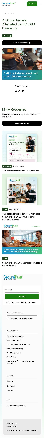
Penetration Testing (14, 340)
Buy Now (32, 4)
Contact (10, 390)
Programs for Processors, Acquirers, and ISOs (20, 362)
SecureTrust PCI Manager (16, 406)
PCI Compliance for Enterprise (18, 344)
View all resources (22, 123)
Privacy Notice (12, 423)
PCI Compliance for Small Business (20, 318)
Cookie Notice (12, 427)
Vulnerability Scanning (15, 336)
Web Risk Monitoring (15, 349)
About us (10, 381)
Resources (11, 386)
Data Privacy (11, 357)
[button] (40, 3)
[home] (10, 4)
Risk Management (13, 353)
